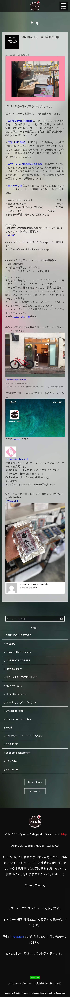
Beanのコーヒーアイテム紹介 (24, 735)
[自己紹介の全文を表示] (37, 588)
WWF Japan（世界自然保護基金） (26, 207)
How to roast (14, 685)
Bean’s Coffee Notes (18, 719)
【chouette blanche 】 (17, 459)
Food (9, 727)
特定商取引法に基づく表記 (47, 983)
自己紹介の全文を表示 (28, 588)
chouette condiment (18, 752)
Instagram (18, 936)
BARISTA (11, 761)
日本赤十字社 (15, 210)
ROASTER (12, 744)
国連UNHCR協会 (17, 203)
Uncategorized (15, 710)
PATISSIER (12, 769)
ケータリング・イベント (21, 702)
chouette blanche (16, 693)
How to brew (14, 668)
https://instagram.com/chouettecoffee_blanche (30, 484)
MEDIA (10, 643)
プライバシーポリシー (19, 983)
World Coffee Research (20, 120)
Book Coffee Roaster (18, 652)
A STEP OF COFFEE (18, 660)
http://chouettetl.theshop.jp (34, 477)
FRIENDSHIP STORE (18, 635)
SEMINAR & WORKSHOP (21, 677)
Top (64, 991)
